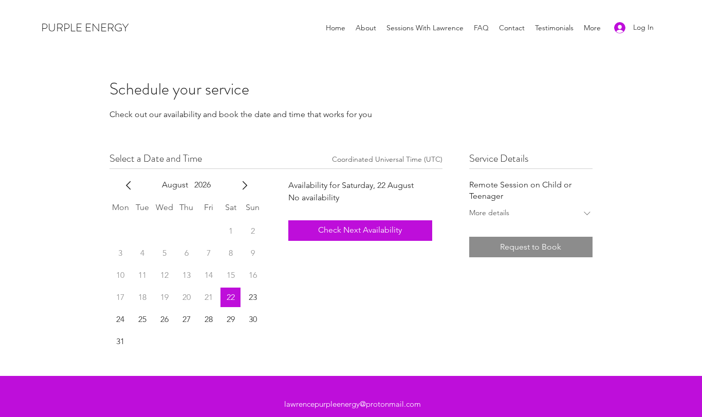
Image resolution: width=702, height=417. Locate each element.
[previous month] (128, 185)
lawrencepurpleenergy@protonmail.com (352, 404)
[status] (387, 159)
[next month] (244, 185)
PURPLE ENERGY (84, 27)
